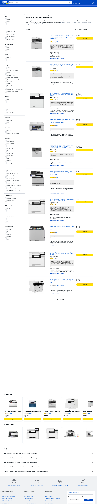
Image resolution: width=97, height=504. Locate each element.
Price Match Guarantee (7, 500)
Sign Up (88, 499)
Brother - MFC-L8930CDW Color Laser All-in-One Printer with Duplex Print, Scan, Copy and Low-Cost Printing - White (61, 173)
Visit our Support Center (29, 494)
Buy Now (85, 38)
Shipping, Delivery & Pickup (8, 496)
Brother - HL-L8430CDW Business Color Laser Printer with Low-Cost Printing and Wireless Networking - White (62, 228)
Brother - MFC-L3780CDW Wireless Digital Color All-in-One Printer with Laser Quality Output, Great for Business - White (61, 37)
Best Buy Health (49, 500)
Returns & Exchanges (7, 498)
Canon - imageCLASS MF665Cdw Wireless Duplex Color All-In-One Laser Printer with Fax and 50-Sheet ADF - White (61, 253)
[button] (77, 2)
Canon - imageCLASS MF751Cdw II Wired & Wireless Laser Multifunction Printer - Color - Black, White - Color (61, 281)
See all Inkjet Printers (55, 139)
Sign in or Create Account (74, 492)
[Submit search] (70, 2)
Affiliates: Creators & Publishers (52, 498)
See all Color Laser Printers (57, 58)
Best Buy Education (49, 503)
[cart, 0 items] (93, 3)
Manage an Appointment (29, 500)
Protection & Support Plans (30, 503)
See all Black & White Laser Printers (59, 294)
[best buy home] (5, 2)
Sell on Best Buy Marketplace (51, 494)
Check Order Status (6, 494)
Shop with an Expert (28, 496)
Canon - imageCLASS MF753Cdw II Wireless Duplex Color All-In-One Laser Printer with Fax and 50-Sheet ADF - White (61, 94)
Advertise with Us (49, 496)
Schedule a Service (28, 498)
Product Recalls (5, 503)
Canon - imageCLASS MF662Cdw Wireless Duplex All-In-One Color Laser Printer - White (62, 200)
